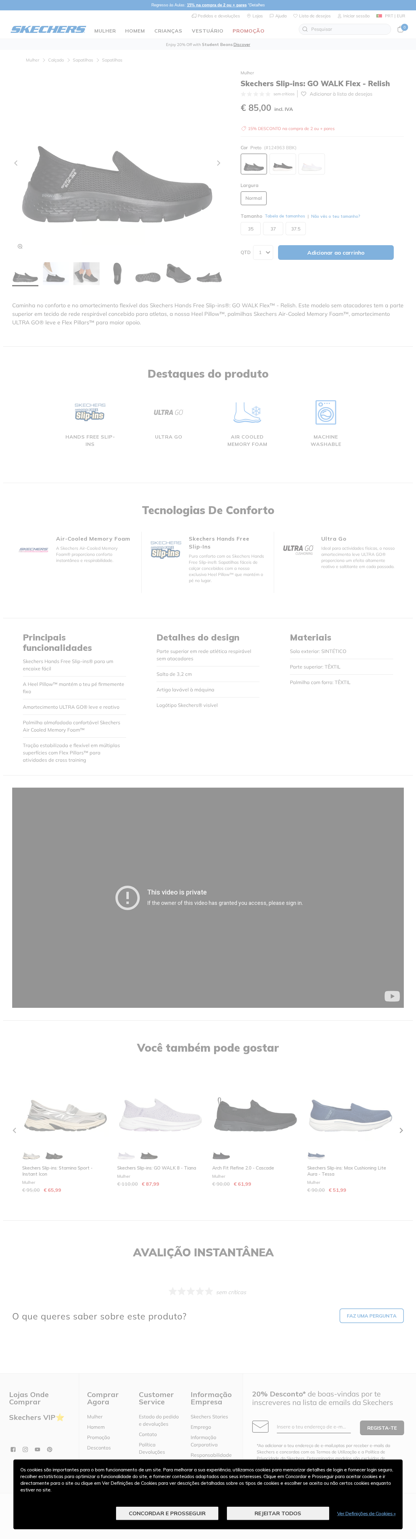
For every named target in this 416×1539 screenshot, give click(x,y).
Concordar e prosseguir (167, 1513)
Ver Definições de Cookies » (366, 1513)
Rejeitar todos (278, 1513)
